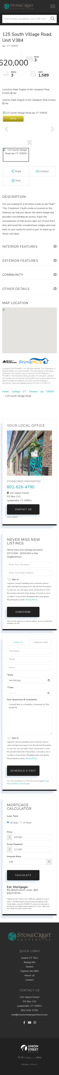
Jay (42, 391)
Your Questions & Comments (22, 699)
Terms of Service (19, 784)
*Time (10, 687)
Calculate (23, 875)
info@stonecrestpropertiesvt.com (30, 1014)
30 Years (14, 822)
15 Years (27, 822)
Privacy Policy (31, 599)
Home (5, 391)
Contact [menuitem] (29, 980)
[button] (53, 19)
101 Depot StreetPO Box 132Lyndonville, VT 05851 (29, 1001)
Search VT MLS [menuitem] (29, 958)
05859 (50, 391)
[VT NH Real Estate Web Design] (29, 1048)
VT (24, 391)
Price (9, 832)
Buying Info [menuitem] (29, 962)
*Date (10, 674)
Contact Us (23, 509)
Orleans (33, 391)
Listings (16, 391)
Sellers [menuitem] (29, 966)
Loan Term (12, 816)
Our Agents (12, 517)
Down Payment (15, 844)
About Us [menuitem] (29, 975)
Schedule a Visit (41, 642)
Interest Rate (14, 856)
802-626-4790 (20, 487)
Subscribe (23, 612)
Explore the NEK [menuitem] (30, 971)
